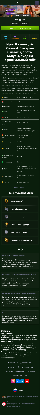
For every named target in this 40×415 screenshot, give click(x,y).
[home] (20, 3)
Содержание (17, 376)
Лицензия (31, 371)
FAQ (26, 376)
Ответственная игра (25, 367)
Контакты (10, 367)
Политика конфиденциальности (20, 363)
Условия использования (14, 371)
